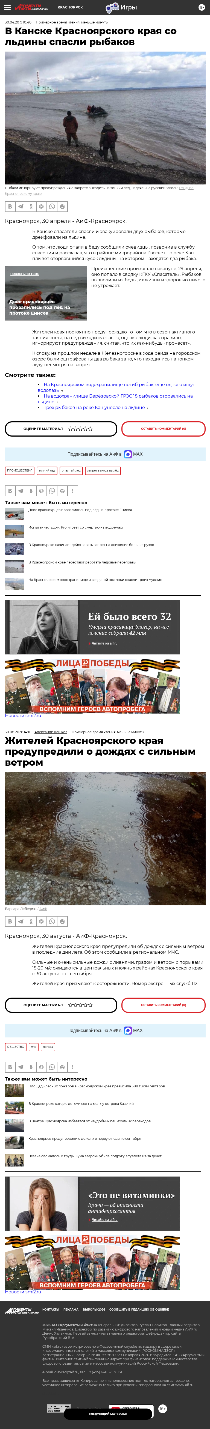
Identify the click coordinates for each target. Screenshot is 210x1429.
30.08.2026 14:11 (17, 732)
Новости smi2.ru (23, 715)
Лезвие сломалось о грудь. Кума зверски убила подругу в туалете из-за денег (95, 1156)
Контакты (50, 1309)
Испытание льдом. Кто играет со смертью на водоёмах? (76, 527)
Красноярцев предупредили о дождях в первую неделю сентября (84, 1138)
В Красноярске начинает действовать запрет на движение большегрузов (91, 545)
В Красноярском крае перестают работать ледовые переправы (82, 562)
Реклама (70, 1309)
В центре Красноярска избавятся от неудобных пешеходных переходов (89, 1121)
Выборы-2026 (94, 1309)
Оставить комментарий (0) (163, 429)
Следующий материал (108, 1414)
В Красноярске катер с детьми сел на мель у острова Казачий (81, 1104)
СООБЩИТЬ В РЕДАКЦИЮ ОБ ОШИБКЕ (139, 1309)
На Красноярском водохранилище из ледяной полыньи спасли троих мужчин (95, 580)
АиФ (43, 909)
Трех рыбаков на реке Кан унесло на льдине (94, 407)
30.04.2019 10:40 (18, 22)
